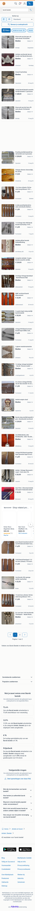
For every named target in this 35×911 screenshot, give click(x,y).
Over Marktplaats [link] (7, 875)
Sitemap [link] (4, 886)
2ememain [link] (21, 882)
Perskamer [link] (5, 878)
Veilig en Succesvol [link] (8, 862)
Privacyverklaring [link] (23, 865)
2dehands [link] (5, 882)
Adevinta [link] (21, 878)
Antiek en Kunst (17, 30)
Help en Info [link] (22, 862)
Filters (7, 30)
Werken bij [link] (21, 875)
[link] (4, 3)
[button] (20, 3)
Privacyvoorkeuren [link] (24, 869)
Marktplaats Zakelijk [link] (25, 858)
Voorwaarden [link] (6, 865)
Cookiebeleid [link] (6, 869)
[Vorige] (10, 635)
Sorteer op (15, 16)
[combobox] (15, 10)
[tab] (4, 19)
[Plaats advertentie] (30, 3)
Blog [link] (3, 858)
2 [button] (19, 635)
